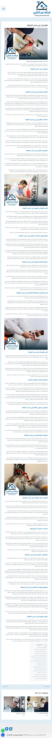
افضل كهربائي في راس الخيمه (40, 649)
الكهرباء (46, 715)
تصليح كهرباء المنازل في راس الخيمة (39, 676)
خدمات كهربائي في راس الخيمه (40, 651)
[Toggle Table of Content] (44, 645)
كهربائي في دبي (38, 448)
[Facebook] (10, 729)
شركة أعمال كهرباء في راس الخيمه (39, 659)
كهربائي (31, 64)
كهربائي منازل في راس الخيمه (40, 653)
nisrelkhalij (9, 735)
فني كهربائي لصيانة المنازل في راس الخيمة (38, 661)
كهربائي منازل (21, 572)
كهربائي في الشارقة (41, 520)
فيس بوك (14, 641)
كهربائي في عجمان (28, 399)
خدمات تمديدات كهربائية (41, 672)
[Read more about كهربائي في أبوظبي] (14, 704)
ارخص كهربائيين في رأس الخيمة (40, 668)
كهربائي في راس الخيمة (42, 647)
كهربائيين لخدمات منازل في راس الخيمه (39, 657)
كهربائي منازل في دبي (43, 713)
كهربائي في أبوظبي (38, 284)
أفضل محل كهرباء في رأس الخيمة (40, 670)
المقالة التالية (4, 686)
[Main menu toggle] (3, 9)
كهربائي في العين (41, 224)
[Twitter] (6, 729)
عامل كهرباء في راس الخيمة (41, 678)
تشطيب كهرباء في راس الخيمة (40, 674)
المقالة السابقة (47, 686)
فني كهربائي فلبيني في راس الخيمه (40, 655)
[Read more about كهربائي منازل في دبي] (37, 704)
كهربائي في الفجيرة (25, 365)
